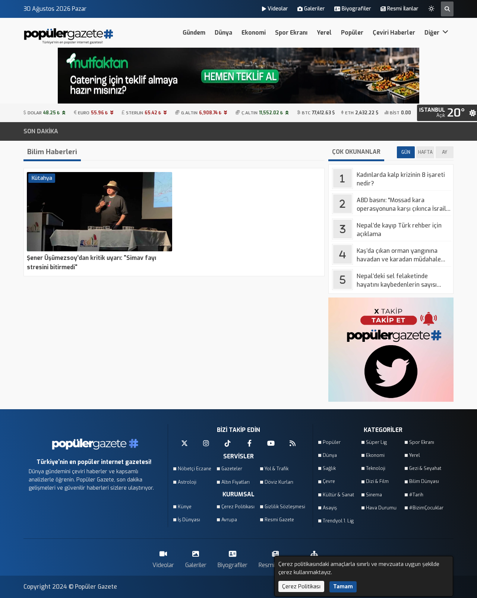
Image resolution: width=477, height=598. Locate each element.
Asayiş (330, 508)
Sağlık (329, 468)
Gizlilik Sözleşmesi (284, 506)
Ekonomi (253, 32)
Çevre (329, 481)
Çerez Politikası (238, 506)
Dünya (223, 32)
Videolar (278, 8)
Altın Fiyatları (235, 482)
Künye (185, 506)
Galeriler (314, 8)
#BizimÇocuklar (426, 508)
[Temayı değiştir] (431, 7)
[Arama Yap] (447, 9)
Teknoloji (375, 468)
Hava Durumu (381, 508)
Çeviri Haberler (394, 32)
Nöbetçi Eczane (194, 468)
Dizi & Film (377, 481)
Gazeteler (231, 468)
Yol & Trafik (276, 468)
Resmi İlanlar (402, 8)
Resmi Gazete (279, 519)
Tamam (343, 586)
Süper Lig (376, 442)
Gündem (194, 32)
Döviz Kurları (279, 482)
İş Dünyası (189, 519)
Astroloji (187, 482)
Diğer (432, 32)
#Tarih (416, 495)
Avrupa (229, 519)
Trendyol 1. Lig (338, 521)
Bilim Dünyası (424, 481)
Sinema (374, 495)
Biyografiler (356, 8)
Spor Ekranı (291, 32)
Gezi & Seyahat (425, 468)
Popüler (352, 32)
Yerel (324, 32)
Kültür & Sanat (338, 495)
